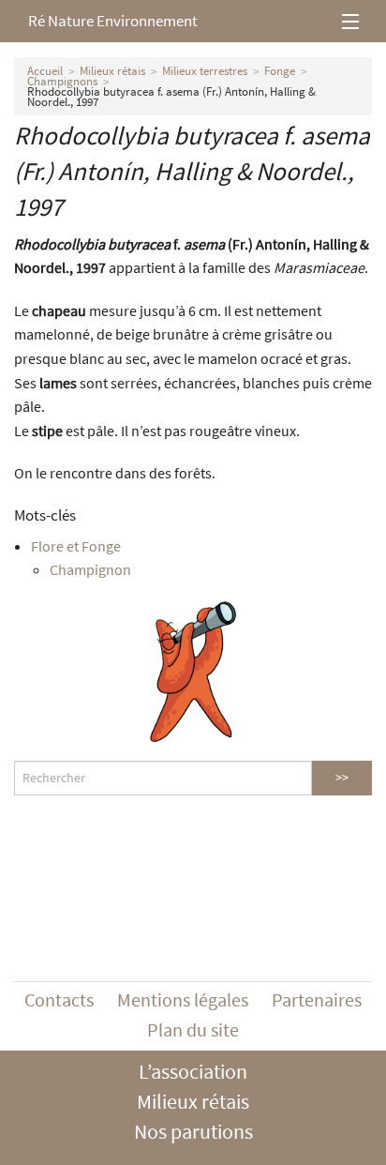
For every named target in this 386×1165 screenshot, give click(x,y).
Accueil (45, 71)
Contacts (59, 999)
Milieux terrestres (204, 71)
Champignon (90, 569)
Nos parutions (193, 1131)
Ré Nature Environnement (113, 20)
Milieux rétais (112, 71)
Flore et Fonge (76, 546)
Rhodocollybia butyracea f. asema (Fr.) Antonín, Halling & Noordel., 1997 (171, 96)
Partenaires (317, 999)
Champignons (62, 81)
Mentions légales (182, 999)
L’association (193, 1071)
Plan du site (193, 1029)
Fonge (279, 71)
